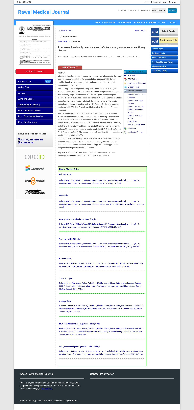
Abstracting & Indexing (29, 104)
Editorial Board (124, 22)
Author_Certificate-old (32, 140)
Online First (23, 87)
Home (148, 2)
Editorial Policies (159, 57)
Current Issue (34, 81)
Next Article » (140, 31)
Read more (47, 389)
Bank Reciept (27, 143)
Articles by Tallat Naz (136, 107)
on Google (132, 128)
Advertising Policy (159, 71)
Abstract (131, 75)
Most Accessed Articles (29, 110)
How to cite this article (137, 83)
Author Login (157, 49)
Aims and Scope (26, 99)
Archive (161, 22)
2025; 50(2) (67, 41)
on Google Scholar (135, 132)
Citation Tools (133, 87)
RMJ (60, 41)
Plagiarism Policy (159, 66)
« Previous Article (65, 31)
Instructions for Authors (145, 22)
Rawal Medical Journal (43, 12)
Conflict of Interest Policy (162, 62)
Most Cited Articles (27, 122)
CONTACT (172, 22)
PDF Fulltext (133, 79)
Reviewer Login (160, 2)
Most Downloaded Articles (30, 116)
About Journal (108, 22)
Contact (173, 2)
